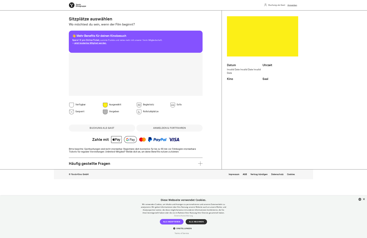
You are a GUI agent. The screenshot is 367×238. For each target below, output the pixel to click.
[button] (183, 228)
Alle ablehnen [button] (196, 221)
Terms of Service (182, 233)
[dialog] (183, 217)
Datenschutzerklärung (183, 215)
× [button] (364, 199)
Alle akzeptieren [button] (171, 221)
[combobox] (359, 199)
